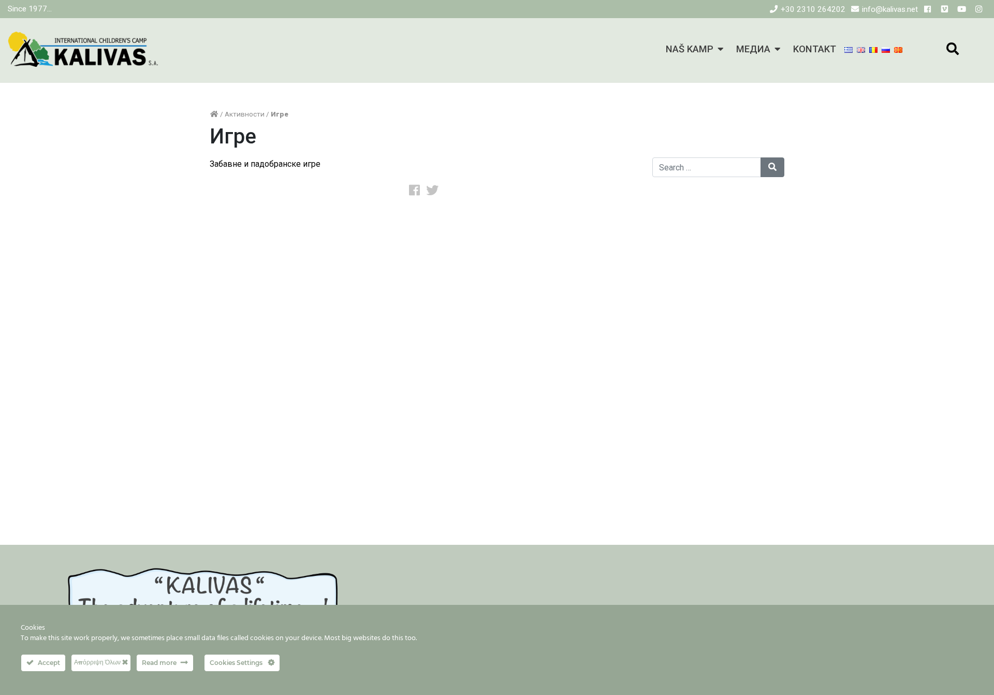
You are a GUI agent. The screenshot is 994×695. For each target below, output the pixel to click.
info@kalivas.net (890, 9)
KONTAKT (814, 49)
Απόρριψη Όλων (98, 662)
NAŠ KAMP (689, 49)
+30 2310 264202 (813, 9)
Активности (245, 114)
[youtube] (962, 9)
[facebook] (927, 9)
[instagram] (979, 9)
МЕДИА (753, 49)
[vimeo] (944, 9)
